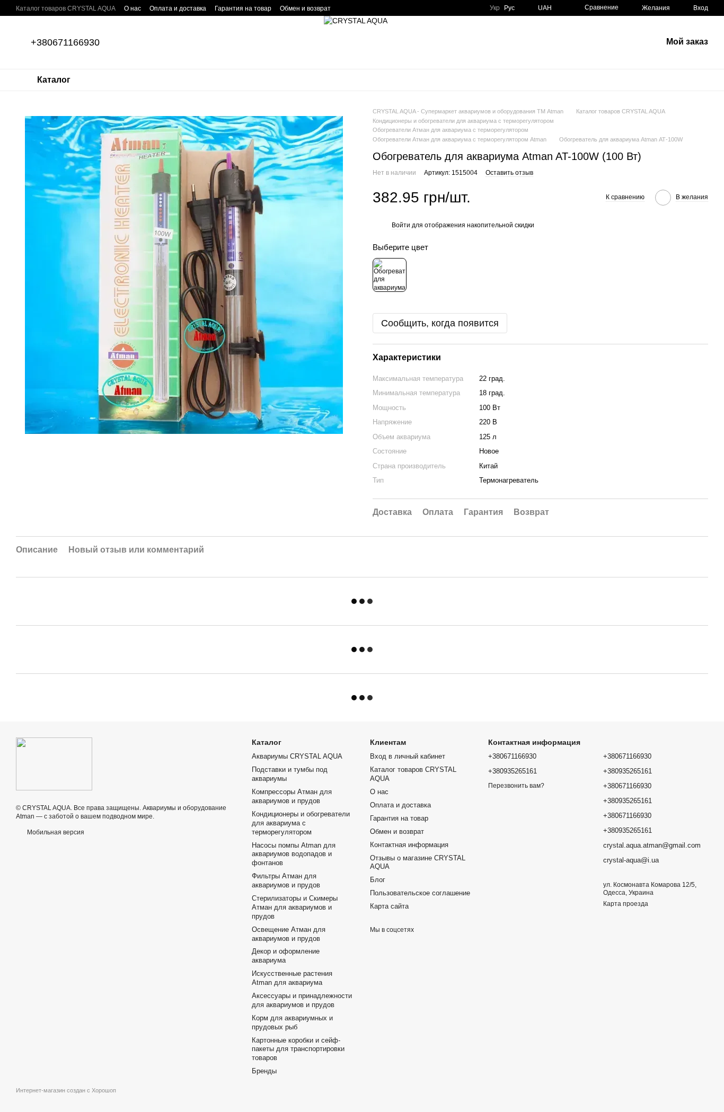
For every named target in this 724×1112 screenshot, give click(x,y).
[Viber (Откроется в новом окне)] (383, 8)
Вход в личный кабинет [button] (407, 756)
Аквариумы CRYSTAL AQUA (297, 756)
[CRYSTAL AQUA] (54, 763)
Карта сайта (389, 906)
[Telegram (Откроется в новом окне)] (396, 8)
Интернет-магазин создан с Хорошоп (66, 1090)
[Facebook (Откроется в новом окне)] (434, 8)
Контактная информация (409, 845)
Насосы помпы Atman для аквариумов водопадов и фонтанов (293, 854)
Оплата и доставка (177, 8)
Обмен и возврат (305, 8)
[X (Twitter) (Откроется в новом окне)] (473, 8)
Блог (377, 880)
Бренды (264, 1071)
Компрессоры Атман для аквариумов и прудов (292, 796)
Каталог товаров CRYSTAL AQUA (66, 8)
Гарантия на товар (243, 8)
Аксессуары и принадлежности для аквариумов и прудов (302, 1000)
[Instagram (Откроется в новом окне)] (422, 8)
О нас (132, 8)
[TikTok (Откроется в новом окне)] (460, 8)
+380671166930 (65, 42)
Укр (495, 8)
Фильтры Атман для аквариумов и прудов (286, 880)
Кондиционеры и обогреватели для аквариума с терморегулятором (301, 823)
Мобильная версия (54, 832)
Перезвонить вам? (516, 785)
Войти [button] (401, 225)
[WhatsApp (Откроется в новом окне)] (409, 8)
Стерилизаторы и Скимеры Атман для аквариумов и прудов (295, 907)
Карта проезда (625, 904)
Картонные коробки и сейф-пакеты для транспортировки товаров (298, 1049)
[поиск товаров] (110, 80)
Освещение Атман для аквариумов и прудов (288, 934)
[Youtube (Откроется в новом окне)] (447, 8)
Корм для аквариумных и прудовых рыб (292, 1022)
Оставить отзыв (509, 172)
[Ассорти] (390, 275)
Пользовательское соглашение (420, 893)
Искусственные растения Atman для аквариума (292, 977)
